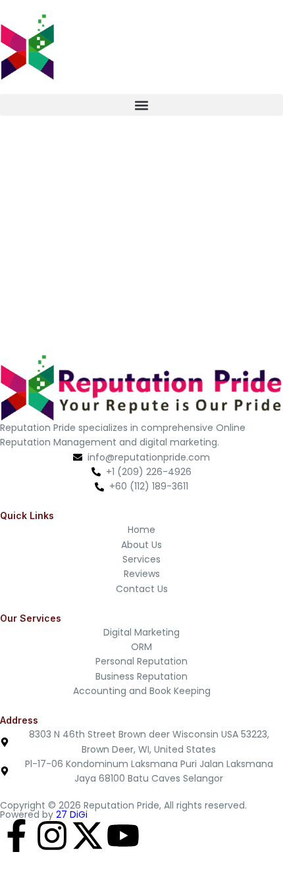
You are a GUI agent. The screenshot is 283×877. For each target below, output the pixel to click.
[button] (141, 105)
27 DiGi (72, 814)
